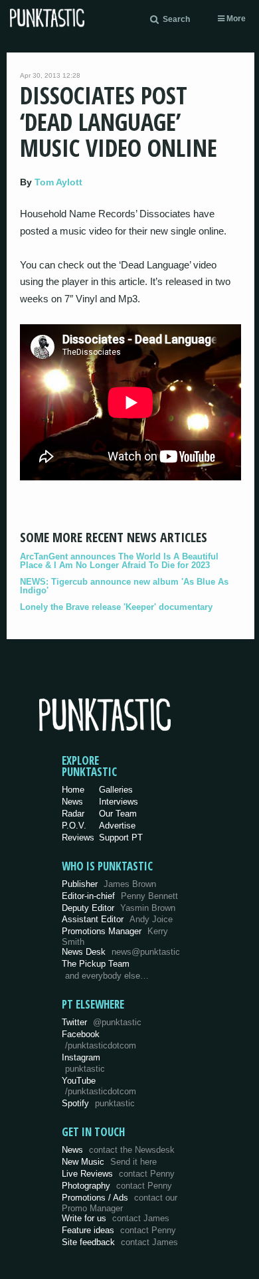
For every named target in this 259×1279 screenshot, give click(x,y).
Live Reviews (118, 1174)
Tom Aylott (58, 182)
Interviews (118, 802)
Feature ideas (119, 1230)
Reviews (78, 837)
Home (73, 790)
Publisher (109, 884)
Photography (117, 1186)
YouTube (99, 1086)
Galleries (116, 790)
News (72, 802)
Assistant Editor (117, 919)
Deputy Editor (118, 908)
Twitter (101, 1022)
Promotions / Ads (119, 1203)
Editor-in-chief (120, 896)
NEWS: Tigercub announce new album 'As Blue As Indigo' (124, 586)
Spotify (98, 1103)
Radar (73, 814)
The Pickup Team (96, 964)
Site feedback (120, 1242)
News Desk (121, 952)
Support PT (121, 837)
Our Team (118, 814)
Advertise (117, 826)
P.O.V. (74, 826)
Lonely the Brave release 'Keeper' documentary (116, 607)
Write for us (115, 1218)
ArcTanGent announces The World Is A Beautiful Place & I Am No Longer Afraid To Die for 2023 (119, 560)
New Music (109, 1162)
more (235, 18)
